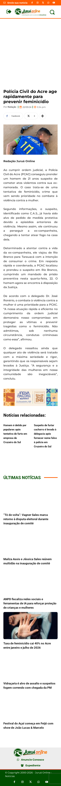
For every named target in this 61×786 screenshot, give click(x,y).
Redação (12, 107)
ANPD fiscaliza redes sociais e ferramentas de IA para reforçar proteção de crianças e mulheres (29, 603)
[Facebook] (32, 3)
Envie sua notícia (17, 2)
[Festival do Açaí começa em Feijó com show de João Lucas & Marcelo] (30, 705)
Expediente (32, 765)
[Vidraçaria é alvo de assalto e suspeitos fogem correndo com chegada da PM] (30, 665)
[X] (43, 3)
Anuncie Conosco (32, 759)
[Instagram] (37, 3)
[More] (42, 116)
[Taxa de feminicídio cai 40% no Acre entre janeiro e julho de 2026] (30, 625)
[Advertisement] (30, 50)
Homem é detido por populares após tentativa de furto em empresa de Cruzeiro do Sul (15, 434)
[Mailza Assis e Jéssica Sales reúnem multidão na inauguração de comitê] (30, 541)
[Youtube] (54, 3)
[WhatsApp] (48, 3)
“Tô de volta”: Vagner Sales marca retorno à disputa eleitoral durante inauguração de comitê (25, 519)
